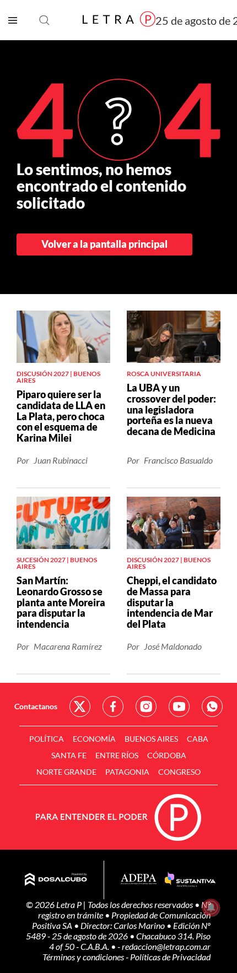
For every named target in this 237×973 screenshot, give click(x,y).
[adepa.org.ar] (139, 880)
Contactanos (35, 706)
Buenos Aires (151, 738)
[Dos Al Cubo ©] (56, 880)
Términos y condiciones (84, 957)
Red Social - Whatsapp (212, 706)
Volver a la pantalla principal (104, 244)
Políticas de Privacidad (170, 957)
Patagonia (127, 771)
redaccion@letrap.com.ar (166, 946)
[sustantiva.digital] (190, 880)
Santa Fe (69, 755)
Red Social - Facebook (113, 706)
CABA (197, 738)
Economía (94, 738)
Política (46, 738)
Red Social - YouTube (179, 706)
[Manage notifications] (211, 907)
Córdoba (166, 755)
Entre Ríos (116, 755)
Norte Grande (66, 771)
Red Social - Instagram (146, 706)
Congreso (179, 771)
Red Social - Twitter (80, 706)
